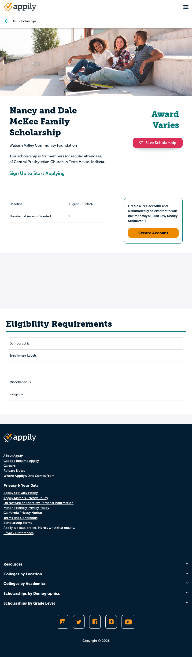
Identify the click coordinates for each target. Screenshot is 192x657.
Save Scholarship (160, 143)
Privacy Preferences (18, 533)
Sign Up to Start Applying (37, 173)
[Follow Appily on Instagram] (62, 622)
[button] (142, 143)
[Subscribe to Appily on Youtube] (128, 622)
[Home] (20, 7)
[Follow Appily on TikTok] (111, 622)
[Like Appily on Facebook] (95, 622)
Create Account (153, 233)
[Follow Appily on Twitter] (79, 622)
